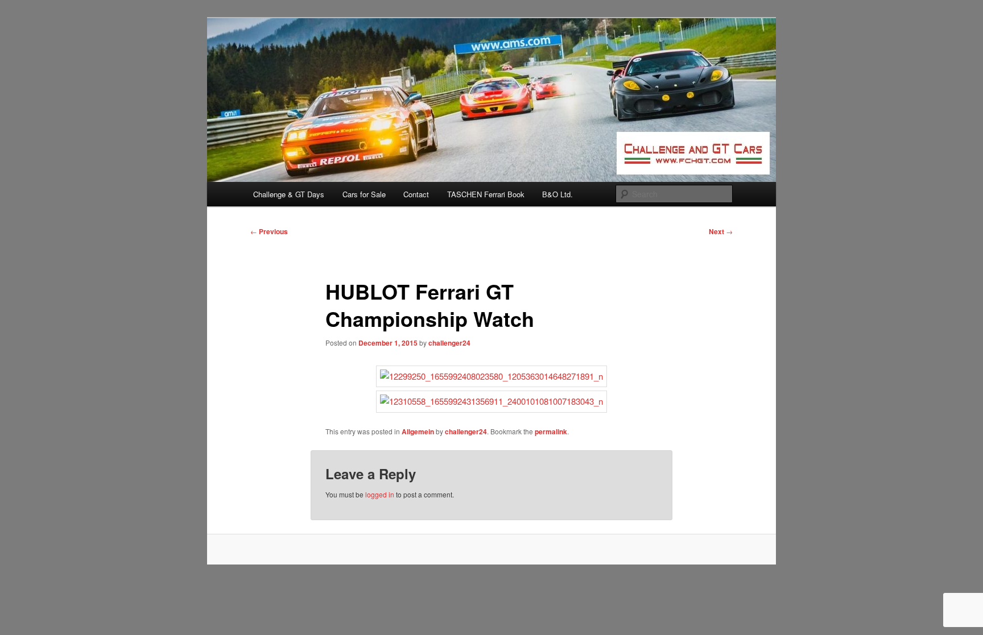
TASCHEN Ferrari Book (485, 194)
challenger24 (449, 343)
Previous (269, 231)
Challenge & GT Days (288, 194)
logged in (379, 494)
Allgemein (418, 431)
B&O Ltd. (557, 194)
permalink (551, 431)
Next (721, 231)
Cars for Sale (364, 194)
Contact (416, 194)
